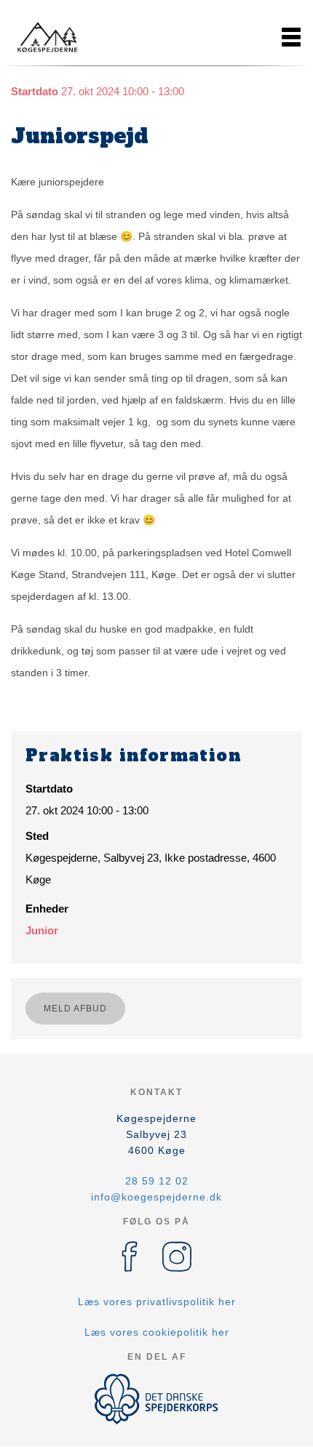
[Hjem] (47, 37)
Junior (41, 930)
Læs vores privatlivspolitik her (157, 1301)
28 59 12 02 (157, 1181)
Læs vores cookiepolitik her (156, 1332)
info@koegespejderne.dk (156, 1197)
